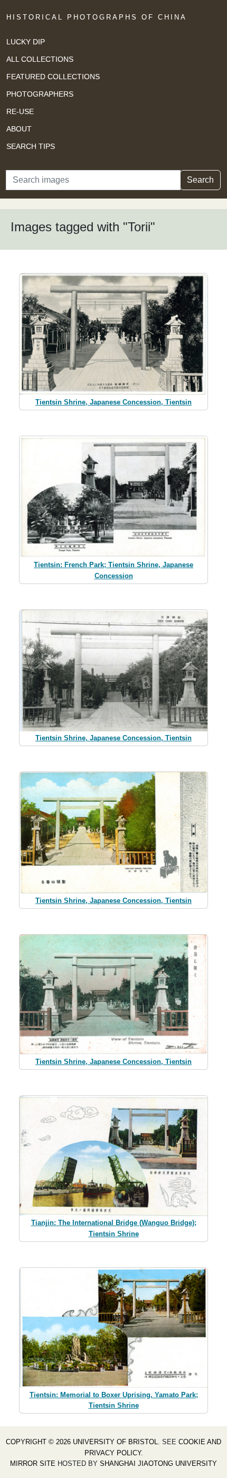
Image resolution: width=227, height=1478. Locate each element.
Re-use (20, 111)
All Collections (39, 59)
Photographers (39, 94)
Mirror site (32, 1463)
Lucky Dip (25, 41)
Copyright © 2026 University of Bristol (82, 1442)
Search (200, 179)
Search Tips (30, 146)
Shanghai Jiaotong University (158, 1463)
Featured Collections (53, 76)
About (19, 129)
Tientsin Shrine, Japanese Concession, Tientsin (113, 402)
